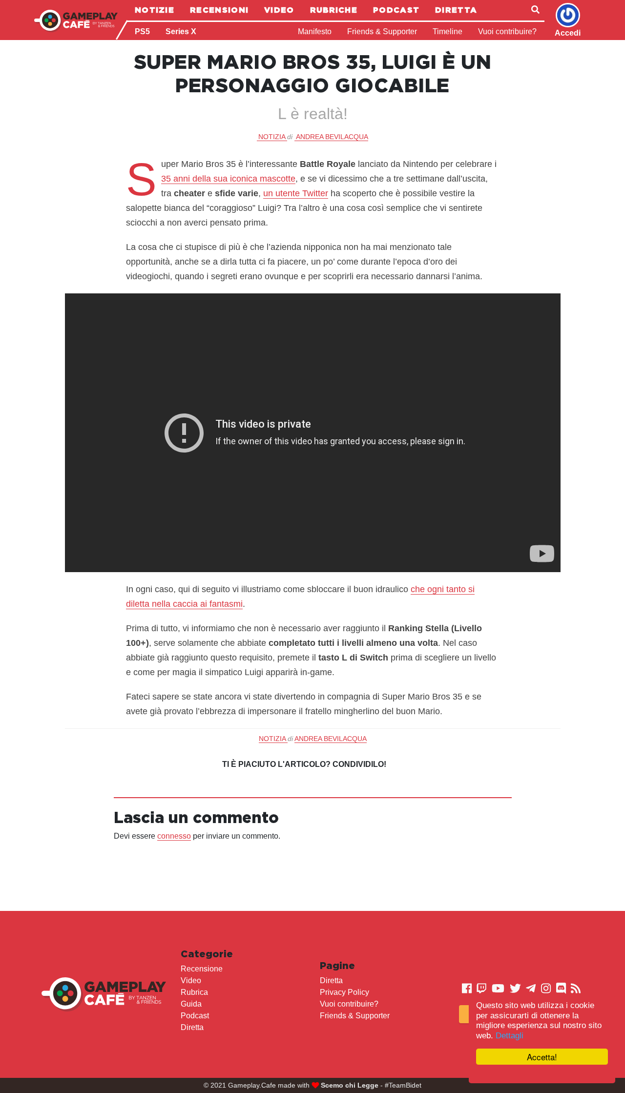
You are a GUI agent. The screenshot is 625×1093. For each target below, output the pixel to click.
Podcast (396, 9)
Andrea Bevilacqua (332, 137)
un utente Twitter (295, 193)
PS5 (142, 31)
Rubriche (333, 9)
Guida (191, 1004)
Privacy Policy (344, 992)
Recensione (202, 969)
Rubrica (194, 992)
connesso (174, 836)
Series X (181, 31)
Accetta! (542, 1057)
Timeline (447, 31)
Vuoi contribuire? (507, 31)
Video (279, 9)
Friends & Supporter (382, 31)
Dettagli (509, 1035)
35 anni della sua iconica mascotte (228, 179)
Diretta (456, 9)
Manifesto (315, 31)
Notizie (154, 9)
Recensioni (219, 9)
